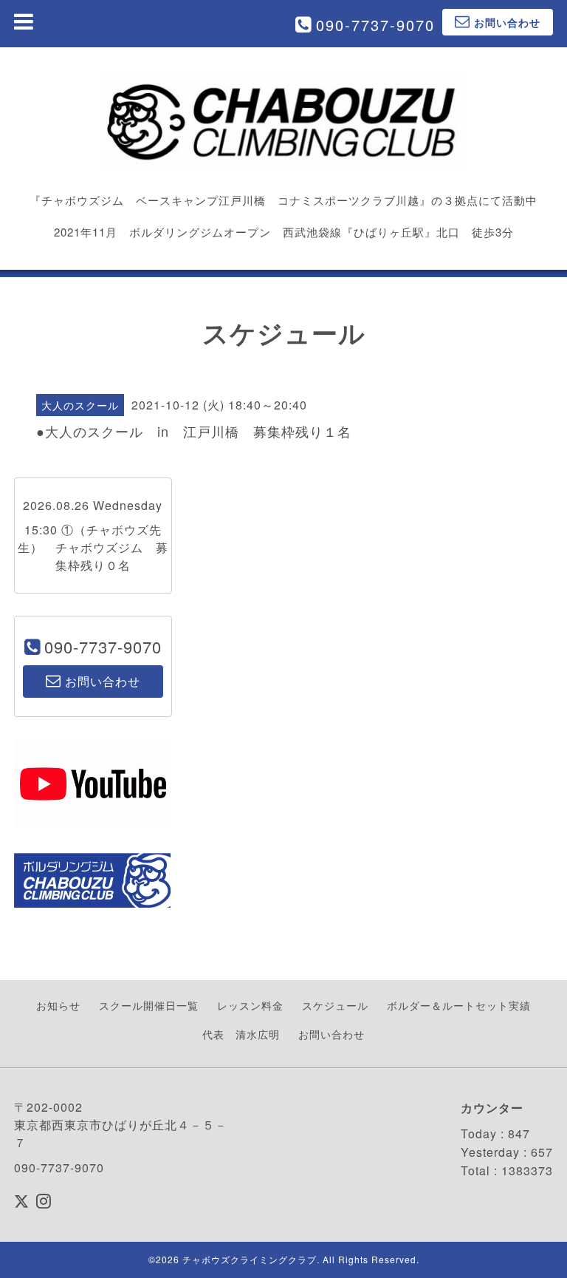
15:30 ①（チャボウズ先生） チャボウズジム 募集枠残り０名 (93, 547)
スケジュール (335, 1005)
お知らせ (58, 1005)
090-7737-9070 (375, 24)
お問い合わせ (331, 1034)
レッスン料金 (250, 1005)
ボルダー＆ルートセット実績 (459, 1005)
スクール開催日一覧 (149, 1005)
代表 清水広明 (241, 1034)
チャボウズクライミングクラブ (249, 1259)
